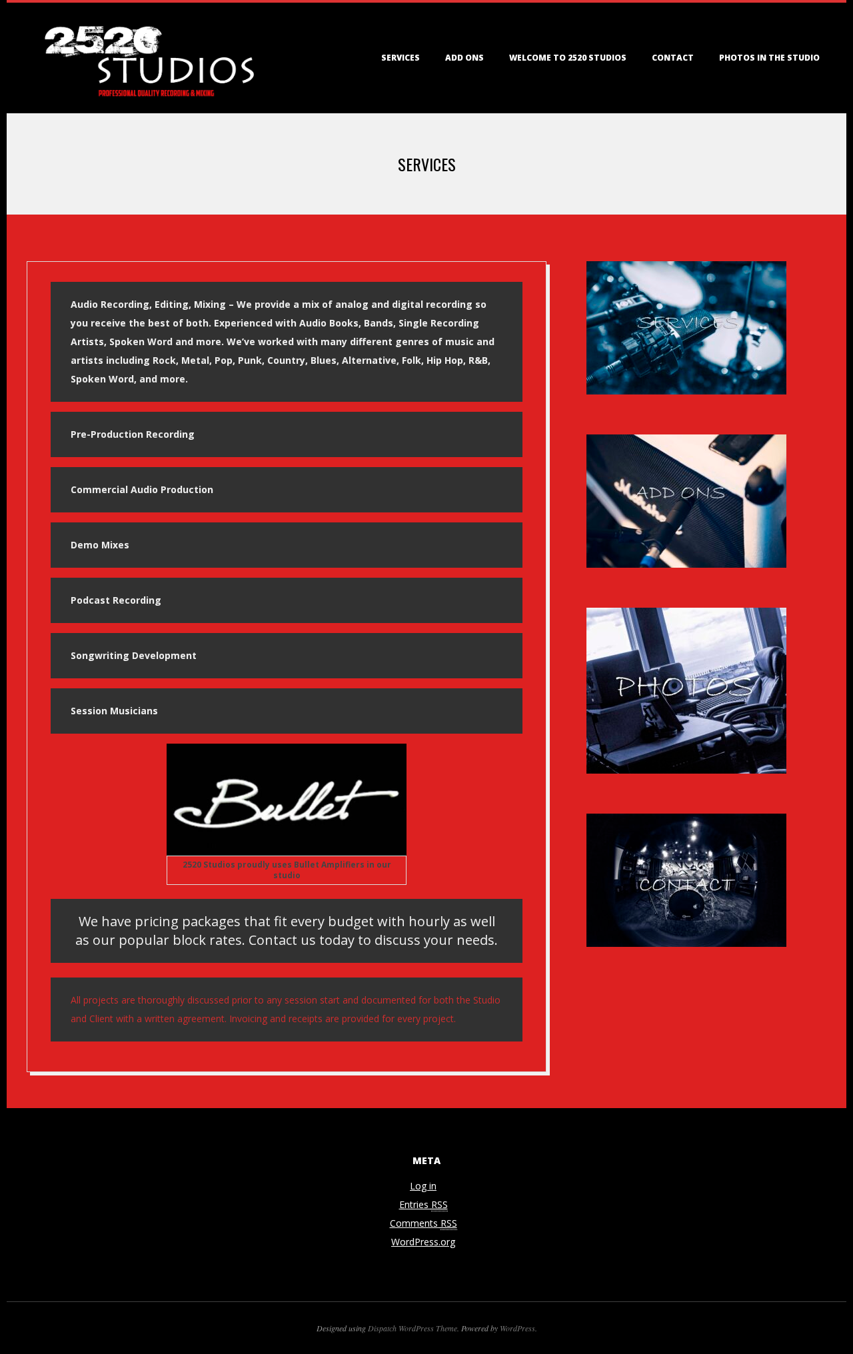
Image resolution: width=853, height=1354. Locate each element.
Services (400, 57)
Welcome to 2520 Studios (567, 57)
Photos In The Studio (769, 57)
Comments (423, 1223)
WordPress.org (423, 1241)
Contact (673, 57)
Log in (423, 1185)
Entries (423, 1204)
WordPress (517, 1328)
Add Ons (464, 57)
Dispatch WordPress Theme (412, 1328)
